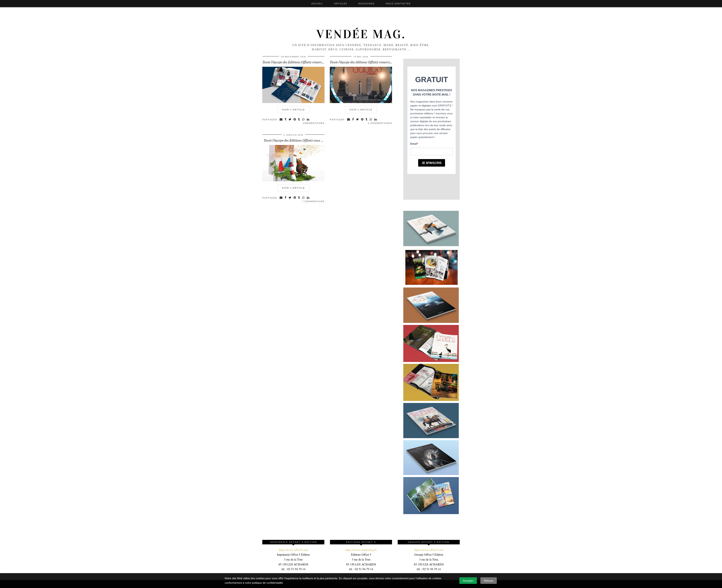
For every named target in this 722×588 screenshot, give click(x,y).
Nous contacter (398, 3)
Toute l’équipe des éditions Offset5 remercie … (362, 62)
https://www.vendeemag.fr (361, 550)
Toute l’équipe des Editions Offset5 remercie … (294, 62)
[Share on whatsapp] (303, 119)
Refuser (488, 580)
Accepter (468, 580)
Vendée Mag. (361, 34)
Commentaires (314, 123)
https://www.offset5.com (293, 550)
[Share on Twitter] (290, 119)
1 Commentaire (314, 201)
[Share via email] (281, 119)
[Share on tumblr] (299, 119)
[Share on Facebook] (286, 119)
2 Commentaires (380, 123)
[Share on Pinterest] (295, 119)
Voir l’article (293, 109)
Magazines (366, 3)
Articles (340, 3)
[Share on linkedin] (308, 119)
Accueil (317, 3)
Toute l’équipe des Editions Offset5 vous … (293, 140)
